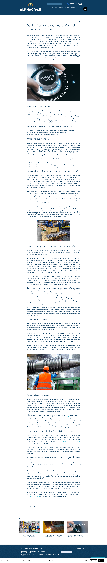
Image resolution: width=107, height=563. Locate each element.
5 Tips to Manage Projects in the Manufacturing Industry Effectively (53, 535)
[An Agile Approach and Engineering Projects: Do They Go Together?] (77, 527)
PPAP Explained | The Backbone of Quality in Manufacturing (28, 535)
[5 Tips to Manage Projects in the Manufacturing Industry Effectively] (53, 527)
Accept (100, 560)
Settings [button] (87, 560)
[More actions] (79, 21)
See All (86, 518)
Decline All (93, 560)
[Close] (105, 560)
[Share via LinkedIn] (31, 507)
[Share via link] (34, 507)
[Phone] (68, 4)
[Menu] (85, 9)
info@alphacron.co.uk (29, 557)
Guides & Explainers (32, 502)
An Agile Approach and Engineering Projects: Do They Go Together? (75, 535)
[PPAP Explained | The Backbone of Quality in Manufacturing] (29, 527)
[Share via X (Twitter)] (27, 507)
